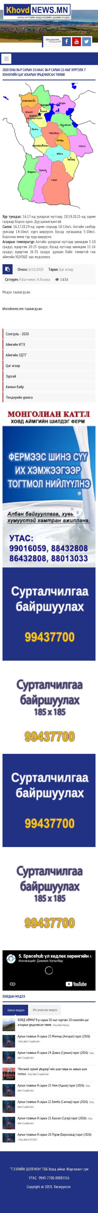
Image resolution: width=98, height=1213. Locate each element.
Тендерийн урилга (19, 397)
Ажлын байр (15, 386)
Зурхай (11, 376)
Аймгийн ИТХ (15, 344)
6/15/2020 (35, 269)
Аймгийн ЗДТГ (16, 354)
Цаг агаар (66, 269)
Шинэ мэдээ (16, 1010)
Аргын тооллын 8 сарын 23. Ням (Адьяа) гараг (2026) (51, 1085)
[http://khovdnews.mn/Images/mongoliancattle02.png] (49, 485)
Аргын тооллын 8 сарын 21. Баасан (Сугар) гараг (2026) (52, 1118)
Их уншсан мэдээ (45, 1010)
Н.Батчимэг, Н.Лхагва (34, 279)
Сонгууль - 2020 (17, 333)
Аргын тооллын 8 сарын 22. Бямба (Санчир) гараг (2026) (53, 1101)
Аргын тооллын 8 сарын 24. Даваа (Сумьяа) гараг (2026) (53, 1052)
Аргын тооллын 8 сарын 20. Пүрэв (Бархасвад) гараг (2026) (54, 1134)
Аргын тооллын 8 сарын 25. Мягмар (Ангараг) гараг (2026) (54, 1036)
